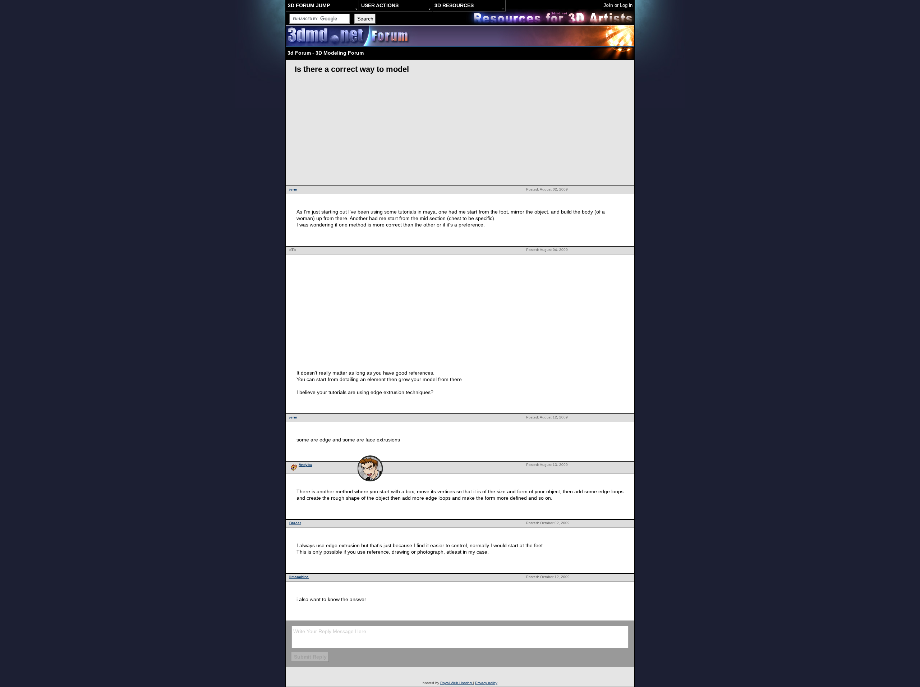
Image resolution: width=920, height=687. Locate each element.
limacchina (299, 577)
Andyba (305, 465)
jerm (293, 189)
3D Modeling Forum (340, 53)
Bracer (295, 523)
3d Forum (299, 53)
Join (608, 5)
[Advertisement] (460, 131)
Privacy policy (486, 683)
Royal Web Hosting (456, 683)
